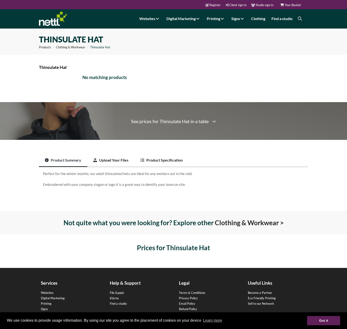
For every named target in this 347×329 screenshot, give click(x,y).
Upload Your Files (113, 160)
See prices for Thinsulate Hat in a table (171, 121)
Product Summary (65, 160)
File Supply (117, 293)
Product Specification (164, 160)
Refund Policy (188, 309)
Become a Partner (260, 293)
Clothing (258, 18)
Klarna (114, 298)
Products (45, 47)
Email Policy (187, 303)
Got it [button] (323, 320)
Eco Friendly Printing (262, 298)
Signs (236, 18)
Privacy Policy (188, 298)
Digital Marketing (181, 18)
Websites (147, 18)
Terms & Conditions (192, 293)
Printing (214, 18)
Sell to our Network (261, 303)
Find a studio (281, 18)
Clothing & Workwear (70, 47)
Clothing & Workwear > (249, 223)
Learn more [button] (212, 320)
